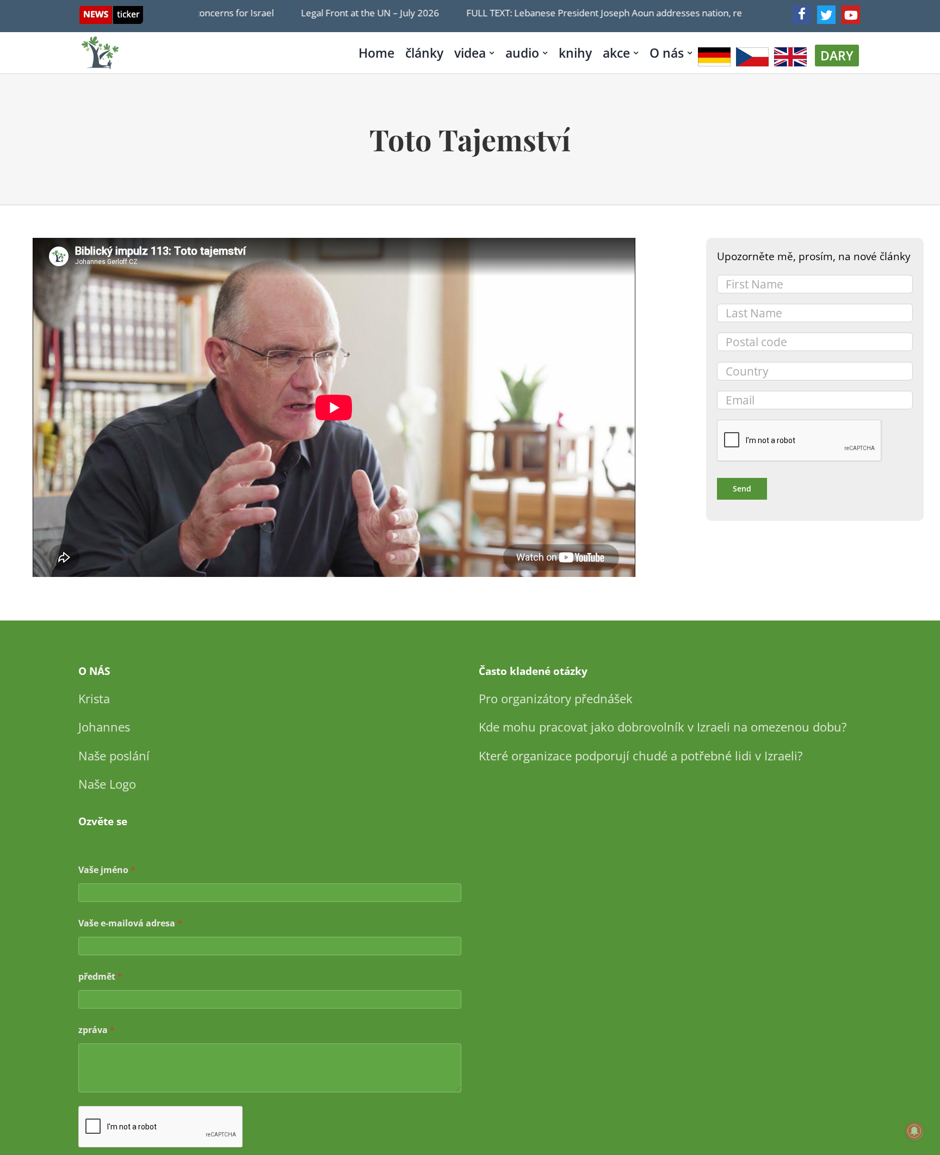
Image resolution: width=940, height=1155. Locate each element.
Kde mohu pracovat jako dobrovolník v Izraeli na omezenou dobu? (663, 726)
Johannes (104, 726)
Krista (94, 698)
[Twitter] (826, 14)
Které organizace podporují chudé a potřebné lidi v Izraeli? (641, 755)
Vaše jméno (106, 870)
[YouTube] (851, 14)
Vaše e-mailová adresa (130, 923)
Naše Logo (107, 784)
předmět (100, 977)
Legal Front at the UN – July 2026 (349, 13)
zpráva (96, 1030)
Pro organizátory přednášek (556, 698)
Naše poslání (114, 755)
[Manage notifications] (914, 1131)
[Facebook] (802, 14)
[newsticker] (111, 11)
